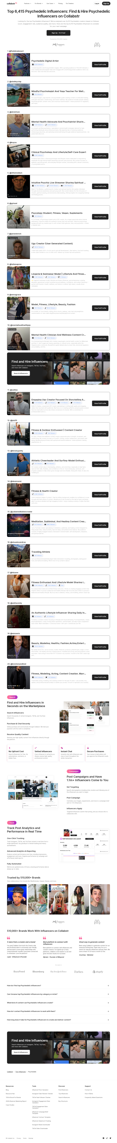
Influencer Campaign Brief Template (40, 1112)
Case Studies (10, 1105)
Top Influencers (20, 1072)
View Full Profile (100, 64)
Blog (7, 1090)
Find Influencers (63, 1090)
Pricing (60, 3)
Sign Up (106, 3)
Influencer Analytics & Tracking (41, 1121)
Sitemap (31, 1138)
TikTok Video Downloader (40, 1128)
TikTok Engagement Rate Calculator (40, 1107)
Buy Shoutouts (63, 1101)
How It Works (89, 1093)
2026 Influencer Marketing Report (16, 1101)
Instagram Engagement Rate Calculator (41, 1102)
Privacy (19, 1138)
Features (27, 3)
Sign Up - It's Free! (58, 33)
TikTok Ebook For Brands (13, 1097)
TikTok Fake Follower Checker (41, 1097)
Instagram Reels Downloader (41, 1124)
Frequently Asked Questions (93, 1097)
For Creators (70, 3)
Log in (97, 3)
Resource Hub (10, 1093)
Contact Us (88, 1090)
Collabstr (10, 1072)
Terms (25, 1138)
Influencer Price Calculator (40, 1090)
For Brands (38, 3)
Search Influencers (21, 373)
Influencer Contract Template (41, 1117)
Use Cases (50, 3)
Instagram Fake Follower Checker (42, 1093)
